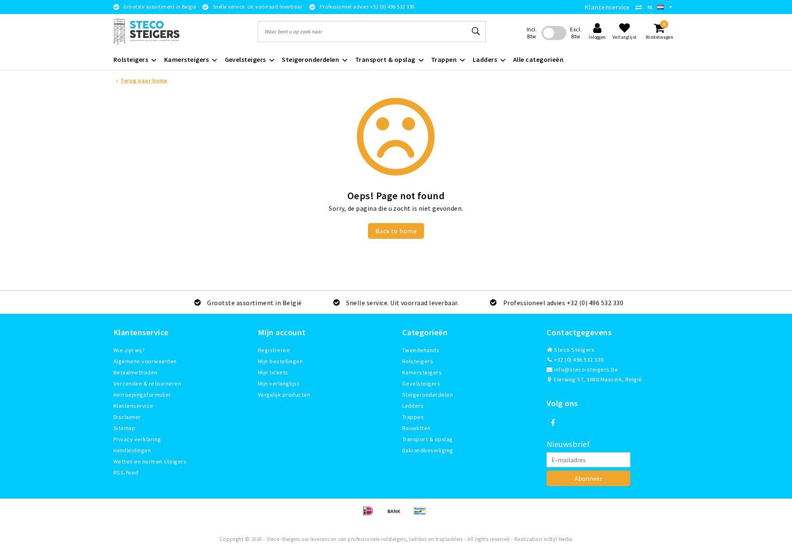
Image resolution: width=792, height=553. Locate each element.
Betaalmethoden (135, 372)
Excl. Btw (575, 33)
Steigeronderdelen (427, 394)
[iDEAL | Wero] (371, 515)
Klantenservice (607, 7)
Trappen (413, 417)
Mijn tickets (273, 372)
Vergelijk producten (284, 394)
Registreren (274, 350)
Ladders (413, 405)
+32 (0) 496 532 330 (578, 359)
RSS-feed (126, 472)
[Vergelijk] (640, 7)
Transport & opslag (427, 439)
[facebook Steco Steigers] (553, 423)
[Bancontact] (422, 515)
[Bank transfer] (397, 515)
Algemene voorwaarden (145, 361)
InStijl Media (558, 539)
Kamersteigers (422, 372)
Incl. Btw (532, 33)
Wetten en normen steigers (149, 461)
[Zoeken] (476, 31)
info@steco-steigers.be (586, 369)
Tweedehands (420, 350)
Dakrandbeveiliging (427, 450)
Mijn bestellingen (280, 361)
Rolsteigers (417, 361)
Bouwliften (416, 428)
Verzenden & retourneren (147, 383)
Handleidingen (132, 450)
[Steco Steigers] (146, 32)
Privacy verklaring (137, 439)
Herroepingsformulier (142, 394)
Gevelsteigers (421, 383)
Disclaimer (127, 417)
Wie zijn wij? (129, 350)
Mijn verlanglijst (278, 383)
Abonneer (588, 478)
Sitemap (124, 428)
